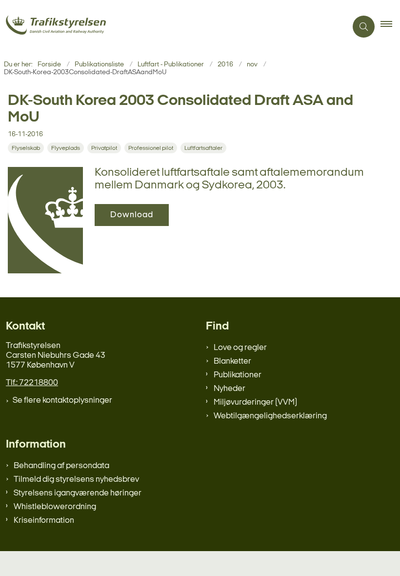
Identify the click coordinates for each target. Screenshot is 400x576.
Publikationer (237, 375)
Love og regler (240, 348)
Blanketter (232, 361)
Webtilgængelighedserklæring (270, 416)
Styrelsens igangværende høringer (77, 493)
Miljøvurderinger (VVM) (255, 402)
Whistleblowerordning (55, 507)
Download (131, 215)
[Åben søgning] (364, 27)
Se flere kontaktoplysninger (62, 400)
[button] (390, 27)
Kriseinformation (44, 520)
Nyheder (229, 389)
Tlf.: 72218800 (32, 383)
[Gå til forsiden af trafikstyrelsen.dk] (169, 27)
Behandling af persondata (61, 466)
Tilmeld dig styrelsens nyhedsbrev (76, 479)
